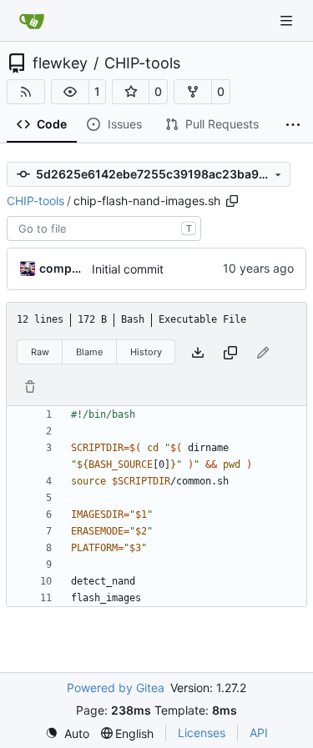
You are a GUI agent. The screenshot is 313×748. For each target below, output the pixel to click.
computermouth (62, 268)
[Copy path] (232, 201)
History (146, 352)
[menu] (67, 733)
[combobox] (104, 228)
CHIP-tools (142, 63)
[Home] (31, 21)
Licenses (201, 732)
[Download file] (197, 352)
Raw (40, 352)
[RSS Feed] (26, 91)
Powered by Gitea (115, 687)
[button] (70, 91)
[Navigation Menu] (288, 20)
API (259, 732)
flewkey (60, 63)
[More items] (293, 125)
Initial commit (128, 269)
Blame (89, 352)
